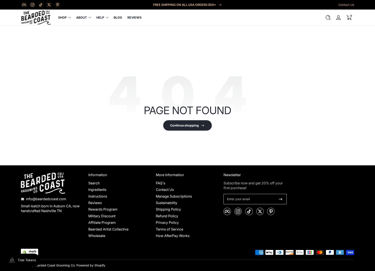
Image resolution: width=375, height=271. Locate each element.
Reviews (95, 203)
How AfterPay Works (172, 236)
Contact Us (346, 4)
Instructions (97, 196)
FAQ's (160, 183)
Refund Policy (167, 216)
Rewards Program (102, 209)
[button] (328, 17)
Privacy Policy (167, 223)
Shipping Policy (168, 209)
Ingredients (97, 190)
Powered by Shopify (90, 265)
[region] (187, 5)
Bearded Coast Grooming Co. (55, 265)
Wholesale (96, 236)
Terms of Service (169, 229)
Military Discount (101, 216)
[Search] (328, 17)
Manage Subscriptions (174, 196)
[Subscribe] (281, 199)
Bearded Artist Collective (108, 229)
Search (94, 183)
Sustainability (166, 203)
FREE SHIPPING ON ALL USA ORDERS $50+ (184, 4)
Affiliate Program (102, 223)
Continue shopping (184, 125)
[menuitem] (119, 183)
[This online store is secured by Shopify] (29, 252)
